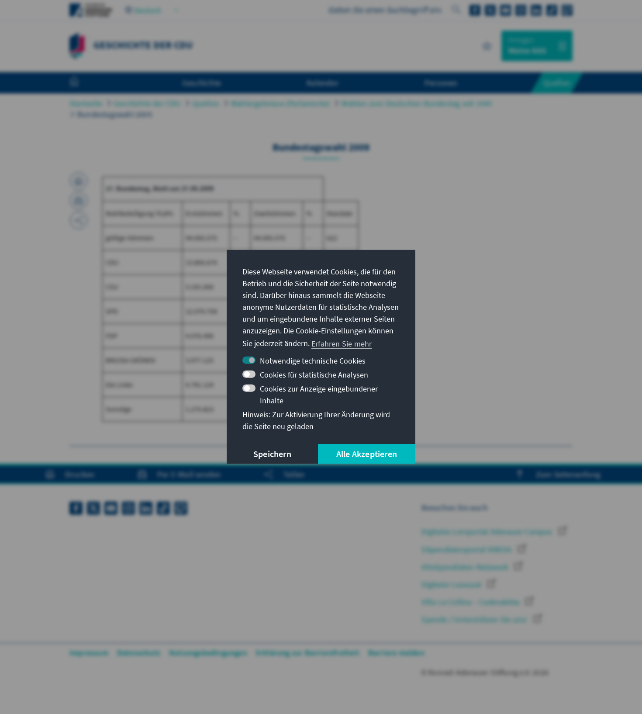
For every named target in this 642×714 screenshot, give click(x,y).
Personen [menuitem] (441, 82)
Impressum (88, 653)
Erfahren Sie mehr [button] (341, 343)
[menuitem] (83, 83)
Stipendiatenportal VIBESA (467, 549)
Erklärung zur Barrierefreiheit (307, 653)
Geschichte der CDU (147, 103)
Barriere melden (396, 653)
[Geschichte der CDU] (76, 45)
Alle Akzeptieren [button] (366, 453)
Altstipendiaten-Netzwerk (465, 567)
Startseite (85, 103)
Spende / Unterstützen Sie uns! (475, 619)
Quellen (206, 103)
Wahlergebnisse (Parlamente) (280, 103)
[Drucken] (78, 181)
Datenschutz (138, 653)
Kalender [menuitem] (323, 82)
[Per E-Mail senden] (78, 200)
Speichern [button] (272, 453)
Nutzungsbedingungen (208, 653)
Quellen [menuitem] (556, 82)
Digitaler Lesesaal (452, 584)
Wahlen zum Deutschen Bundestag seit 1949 (417, 103)
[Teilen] (78, 220)
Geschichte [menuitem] (201, 82)
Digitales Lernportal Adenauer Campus (487, 532)
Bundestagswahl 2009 (114, 114)
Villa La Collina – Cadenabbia (471, 602)
